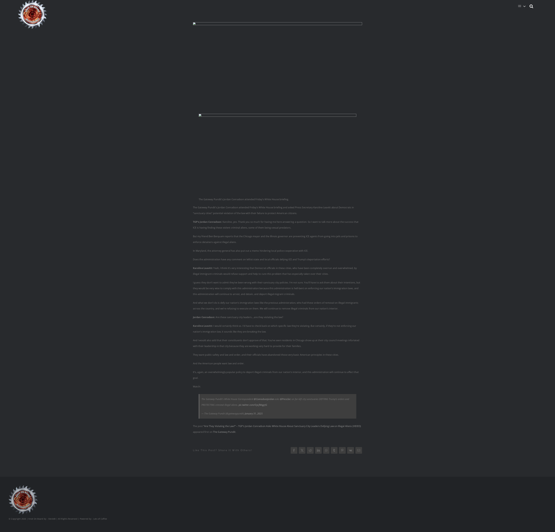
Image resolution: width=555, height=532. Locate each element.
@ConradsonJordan (264, 399)
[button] (531, 6)
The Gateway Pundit (224, 431)
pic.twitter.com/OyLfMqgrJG (253, 404)
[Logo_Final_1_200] (23, 486)
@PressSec (285, 399)
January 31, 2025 (254, 413)
